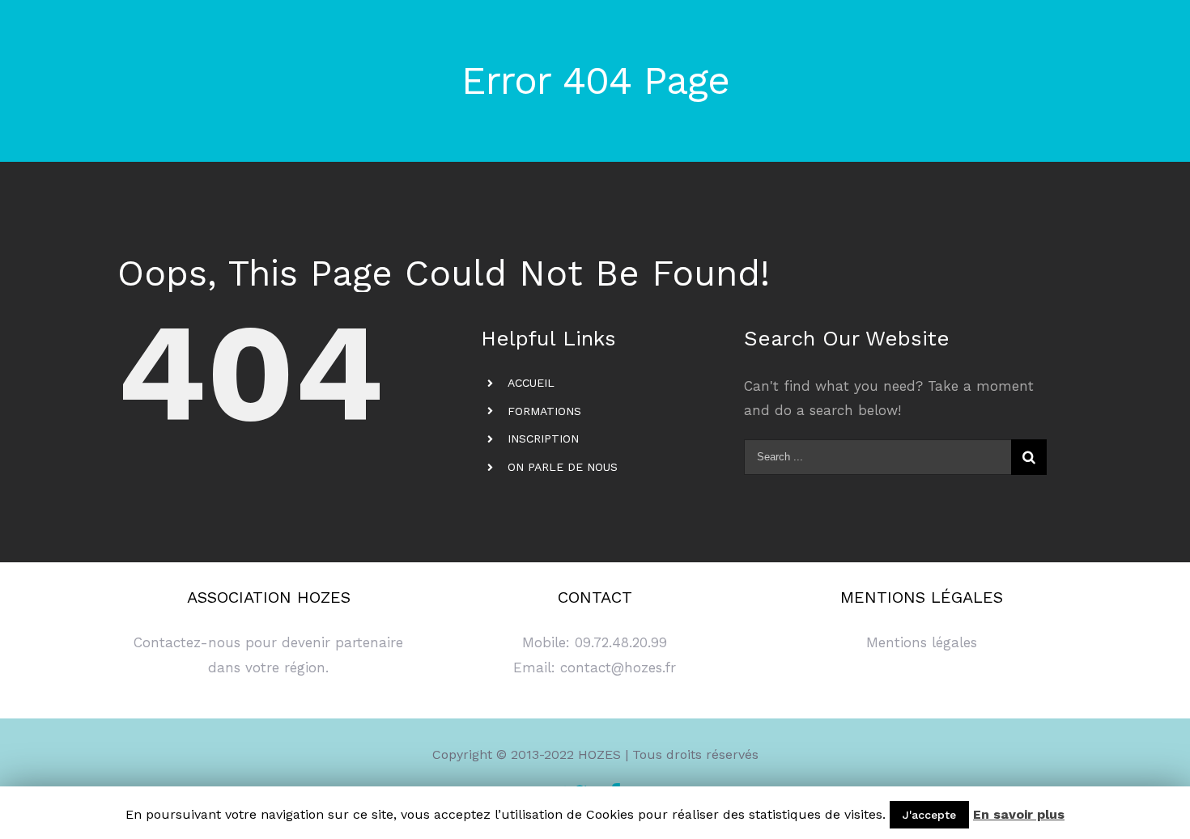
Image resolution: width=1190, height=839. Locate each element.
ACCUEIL (531, 382)
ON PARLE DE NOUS (563, 466)
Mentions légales (921, 642)
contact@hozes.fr (618, 667)
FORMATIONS (544, 411)
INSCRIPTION (543, 438)
